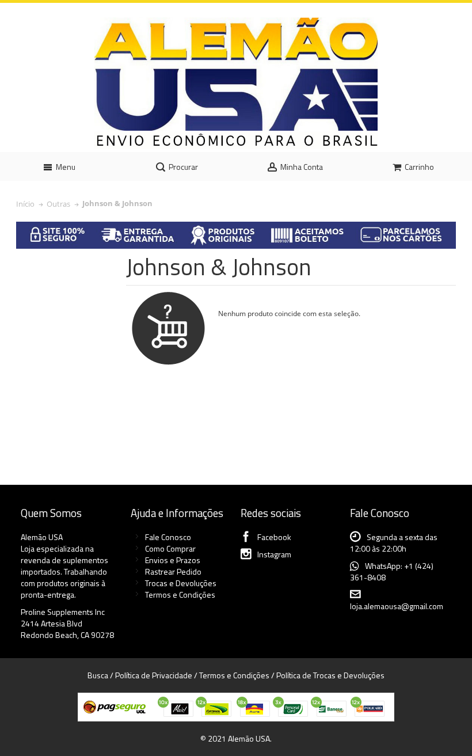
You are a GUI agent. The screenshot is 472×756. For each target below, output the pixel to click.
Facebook (274, 537)
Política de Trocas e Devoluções (330, 675)
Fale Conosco (168, 537)
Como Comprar (170, 548)
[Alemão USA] (236, 83)
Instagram (274, 554)
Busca (97, 675)
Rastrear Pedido (173, 571)
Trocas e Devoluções (180, 583)
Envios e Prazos (172, 560)
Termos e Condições (180, 594)
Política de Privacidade (153, 675)
